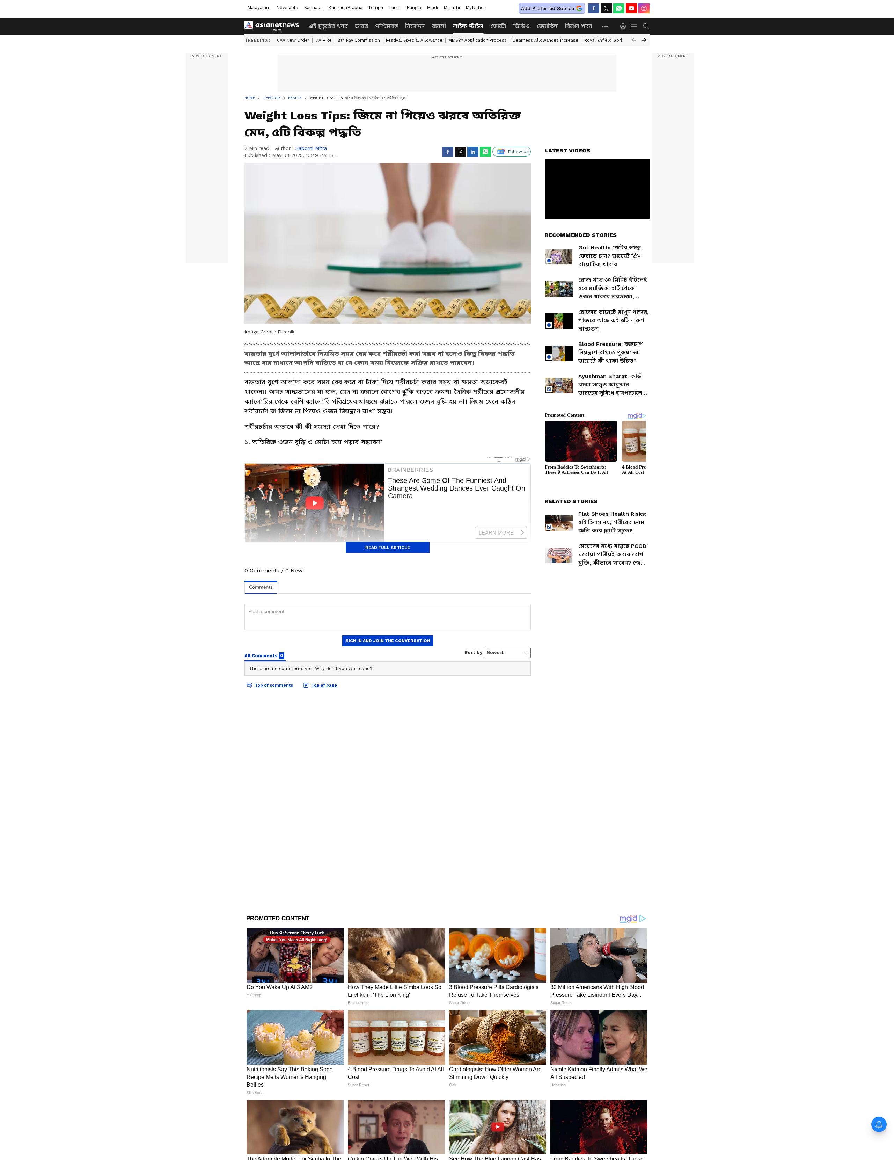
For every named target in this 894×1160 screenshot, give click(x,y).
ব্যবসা (439, 26)
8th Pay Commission (359, 40)
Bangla (413, 7)
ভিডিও (521, 26)
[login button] (624, 26)
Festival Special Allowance (414, 40)
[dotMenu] (605, 26)
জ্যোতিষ (547, 26)
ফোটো (498, 26)
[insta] (644, 8)
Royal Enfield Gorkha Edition (614, 40)
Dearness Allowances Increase (545, 40)
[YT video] (631, 8)
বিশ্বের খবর (578, 26)
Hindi (432, 7)
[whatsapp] (618, 8)
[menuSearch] (646, 26)
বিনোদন (415, 26)
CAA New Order (293, 40)
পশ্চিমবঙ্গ (386, 26)
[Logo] (274, 26)
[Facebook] (593, 8)
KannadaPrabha (345, 7)
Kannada (313, 7)
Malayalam (259, 7)
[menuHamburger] (634, 26)
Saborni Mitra (311, 148)
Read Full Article (387, 547)
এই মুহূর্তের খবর (328, 26)
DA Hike (323, 40)
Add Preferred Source (547, 8)
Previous (634, 40)
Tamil (395, 7)
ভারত (361, 26)
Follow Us (518, 151)
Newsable (287, 7)
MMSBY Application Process (477, 40)
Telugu (375, 7)
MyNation (476, 7)
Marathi (452, 7)
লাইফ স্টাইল (468, 26)
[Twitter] (606, 8)
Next (644, 40)
